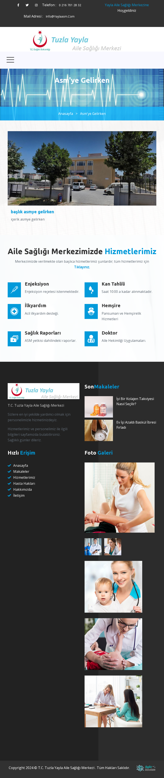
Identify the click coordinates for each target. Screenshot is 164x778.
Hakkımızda (22, 489)
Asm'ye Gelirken (93, 113)
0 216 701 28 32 (70, 5)
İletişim (19, 495)
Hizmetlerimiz (24, 477)
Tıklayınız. (82, 267)
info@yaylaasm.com (60, 16)
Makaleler (21, 471)
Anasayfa (65, 113)
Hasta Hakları (24, 483)
